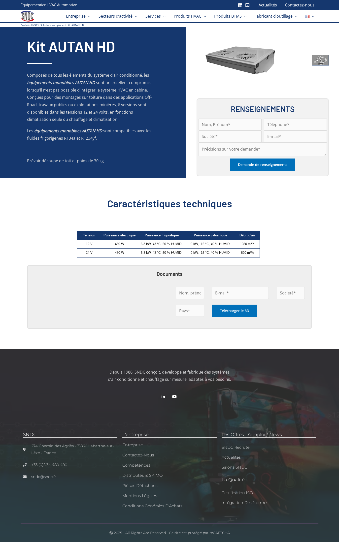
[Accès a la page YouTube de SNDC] (175, 397)
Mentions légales (139, 495)
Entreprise (132, 445)
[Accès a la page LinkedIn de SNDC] (164, 397)
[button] (88, 16)
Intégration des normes (245, 502)
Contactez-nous (138, 455)
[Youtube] (247, 5)
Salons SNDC (234, 467)
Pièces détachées (140, 485)
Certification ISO (237, 492)
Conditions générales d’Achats (152, 506)
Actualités (231, 457)
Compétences (136, 465)
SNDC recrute (235, 447)
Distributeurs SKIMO (142, 475)
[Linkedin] (240, 5)
